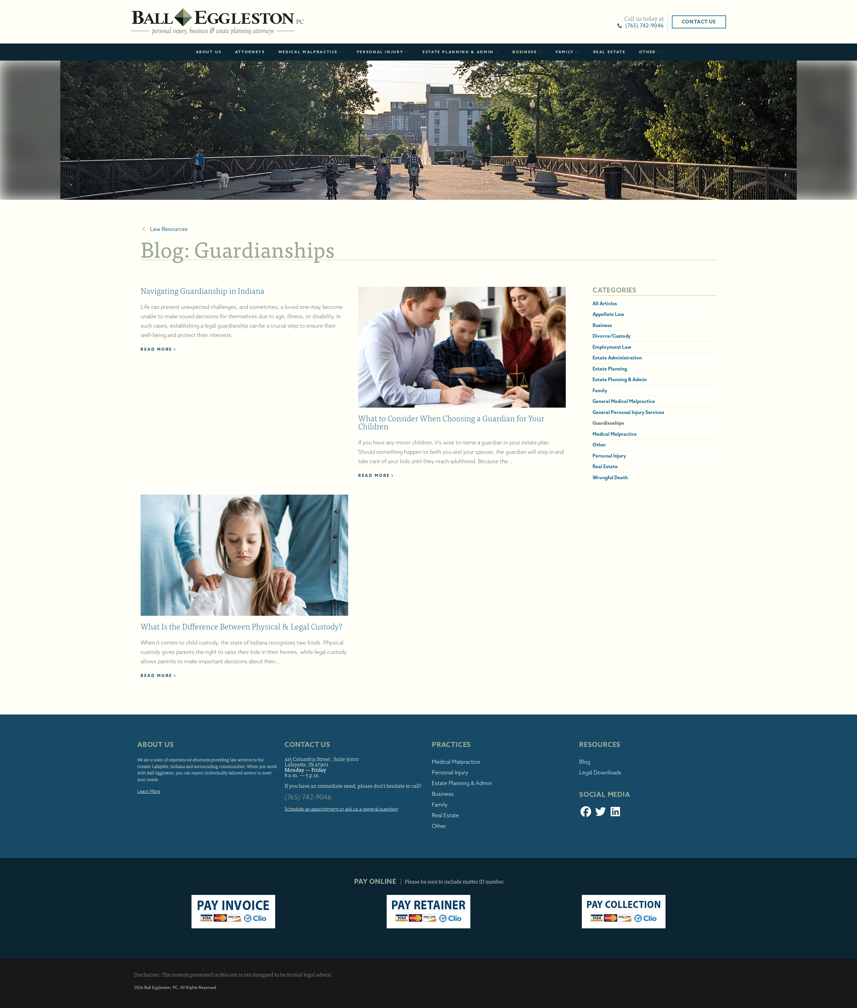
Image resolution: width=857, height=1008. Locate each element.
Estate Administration (617, 358)
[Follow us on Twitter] (600, 813)
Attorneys (250, 52)
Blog (584, 761)
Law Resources (167, 229)
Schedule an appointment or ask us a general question (341, 809)
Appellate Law (608, 314)
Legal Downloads (600, 772)
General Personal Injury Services (628, 412)
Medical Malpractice (308, 52)
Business (525, 52)
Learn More (148, 791)
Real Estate (609, 52)
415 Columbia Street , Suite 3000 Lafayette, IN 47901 (322, 761)
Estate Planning (610, 368)
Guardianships (608, 423)
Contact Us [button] (699, 22)
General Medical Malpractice (624, 401)
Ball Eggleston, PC (218, 21)
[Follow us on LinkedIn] (615, 813)
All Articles (605, 303)
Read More (156, 349)
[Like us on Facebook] (586, 813)
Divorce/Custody (612, 336)
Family (565, 52)
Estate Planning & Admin (458, 52)
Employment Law (612, 347)
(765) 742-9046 (643, 25)
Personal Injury (380, 52)
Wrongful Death (610, 477)
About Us (209, 52)
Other (647, 52)
